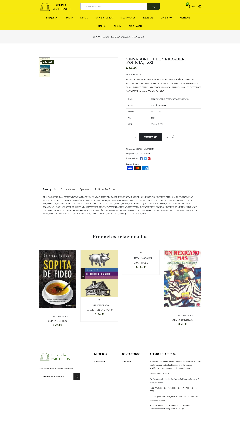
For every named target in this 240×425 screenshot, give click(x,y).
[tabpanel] (57, 279)
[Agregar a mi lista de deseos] (167, 137)
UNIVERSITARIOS (104, 17)
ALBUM (117, 26)
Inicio (96, 37)
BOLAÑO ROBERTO (143, 154)
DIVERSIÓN (166, 17)
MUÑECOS (185, 17)
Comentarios (68, 189)
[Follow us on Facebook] (141, 159)
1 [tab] (99, 300)
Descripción (49, 189)
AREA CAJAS (135, 26)
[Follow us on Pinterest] (149, 159)
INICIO (69, 17)
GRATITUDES (141, 262)
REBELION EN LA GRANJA (99, 309)
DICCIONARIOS (128, 17)
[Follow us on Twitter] (145, 159)
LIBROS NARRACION (145, 149)
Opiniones (85, 189)
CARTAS (102, 26)
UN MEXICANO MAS (182, 319)
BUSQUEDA (51, 17)
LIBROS (84, 17)
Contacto (126, 361)
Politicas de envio (105, 189)
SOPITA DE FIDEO (57, 320)
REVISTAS (148, 17)
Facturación (99, 361)
